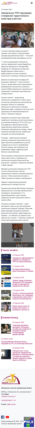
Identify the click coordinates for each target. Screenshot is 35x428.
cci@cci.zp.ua (11, 404)
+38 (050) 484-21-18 (8, 400)
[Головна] (10, 3)
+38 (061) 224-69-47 (8, 396)
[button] (15, 240)
